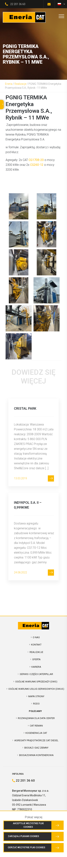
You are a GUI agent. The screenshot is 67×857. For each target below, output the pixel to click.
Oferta (36, 659)
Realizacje (20, 83)
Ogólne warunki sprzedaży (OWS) (36, 681)
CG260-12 (36, 165)
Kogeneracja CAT (36, 733)
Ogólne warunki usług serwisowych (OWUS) (36, 688)
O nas (36, 637)
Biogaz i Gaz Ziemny (36, 747)
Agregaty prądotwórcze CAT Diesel (36, 740)
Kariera (36, 666)
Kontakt (36, 644)
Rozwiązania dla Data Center (36, 718)
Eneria (8, 83)
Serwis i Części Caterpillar (36, 674)
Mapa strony (36, 696)
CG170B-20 (36, 160)
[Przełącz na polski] (59, 4)
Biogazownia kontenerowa (36, 755)
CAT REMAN (36, 725)
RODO (36, 703)
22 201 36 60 (17, 4)
